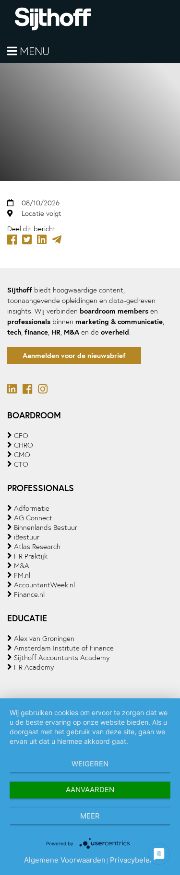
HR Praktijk (31, 556)
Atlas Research (37, 546)
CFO (21, 435)
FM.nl (22, 575)
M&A (21, 565)
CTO (21, 464)
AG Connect (33, 518)
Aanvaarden (90, 789)
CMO (22, 454)
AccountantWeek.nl (44, 585)
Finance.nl (29, 594)
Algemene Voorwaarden (65, 859)
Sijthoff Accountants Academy (61, 657)
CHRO (23, 445)
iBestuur (26, 537)
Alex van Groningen (44, 638)
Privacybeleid (133, 859)
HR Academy (34, 667)
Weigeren (90, 763)
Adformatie (31, 508)
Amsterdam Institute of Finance (64, 648)
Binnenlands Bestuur (45, 527)
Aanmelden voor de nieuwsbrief (74, 355)
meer (90, 815)
